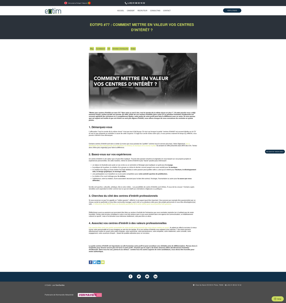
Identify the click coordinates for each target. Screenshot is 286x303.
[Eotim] (53, 10)
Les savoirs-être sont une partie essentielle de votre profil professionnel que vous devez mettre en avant (129, 227)
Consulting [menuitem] (155, 10)
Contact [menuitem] (167, 10)
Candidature (100, 49)
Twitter (94, 262)
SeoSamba (60, 285)
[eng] (65, 2)
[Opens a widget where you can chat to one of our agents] (277, 299)
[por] (89, 2)
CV (109, 49)
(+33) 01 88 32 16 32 (136, 3)
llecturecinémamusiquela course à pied (139, 144)
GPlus (147, 277)
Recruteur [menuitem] (142, 10)
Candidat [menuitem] (131, 10)
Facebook (90, 262)
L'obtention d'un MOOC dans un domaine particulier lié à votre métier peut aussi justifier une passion (132, 204)
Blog (91, 49)
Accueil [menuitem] (120, 10)
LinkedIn (98, 262)
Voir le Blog (232, 10)
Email (103, 262)
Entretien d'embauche (120, 49)
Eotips (133, 49)
